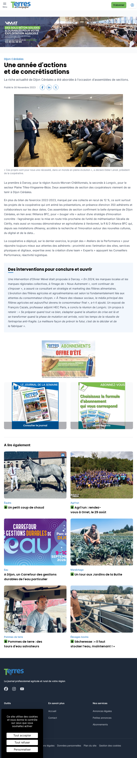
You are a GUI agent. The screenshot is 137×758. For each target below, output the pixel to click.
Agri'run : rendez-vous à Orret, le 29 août (88, 509)
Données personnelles (69, 745)
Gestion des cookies (110, 745)
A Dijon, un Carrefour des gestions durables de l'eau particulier (30, 576)
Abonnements (100, 724)
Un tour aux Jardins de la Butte (97, 574)
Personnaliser (22, 749)
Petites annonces (102, 717)
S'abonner (118, 5)
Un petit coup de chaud (25, 507)
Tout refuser (22, 742)
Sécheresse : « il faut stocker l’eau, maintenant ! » (93, 643)
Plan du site (90, 745)
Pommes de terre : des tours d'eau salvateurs (23, 643)
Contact (52, 717)
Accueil (52, 711)
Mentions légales (45, 745)
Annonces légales (102, 711)
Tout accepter (22, 735)
